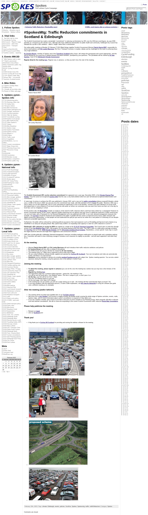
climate (44, 506)
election (124, 59)
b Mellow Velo (7, 87)
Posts (145, 4)
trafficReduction (95, 506)
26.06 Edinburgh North (10, 331)
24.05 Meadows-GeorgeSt (11, 294)
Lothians (124, 71)
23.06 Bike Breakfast (9, 126)
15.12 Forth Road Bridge (10, 170)
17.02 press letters (9, 106)
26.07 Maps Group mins (10, 146)
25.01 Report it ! (8, 133)
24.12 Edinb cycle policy (11, 298)
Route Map (43, 211)
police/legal (124, 78)
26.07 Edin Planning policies (12, 337)
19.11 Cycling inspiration (10, 113)
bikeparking (125, 33)
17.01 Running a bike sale (11, 102)
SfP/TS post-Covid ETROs (11, 51)
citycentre (124, 46)
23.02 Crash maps (9, 206)
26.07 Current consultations (11, 144)
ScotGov (68, 506)
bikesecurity (125, 38)
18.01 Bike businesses (10, 108)
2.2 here (35, 216)
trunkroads (125, 112)
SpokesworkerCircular (128, 102)
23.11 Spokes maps (9, 128)
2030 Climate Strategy (49, 230)
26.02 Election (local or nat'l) (12, 223)
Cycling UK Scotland (78, 254)
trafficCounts (125, 108)
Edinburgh (51, 506)
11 (14, 363)
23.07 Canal (7, 283)
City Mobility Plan (39, 228)
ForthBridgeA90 (126, 66)
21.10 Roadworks (8, 252)
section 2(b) (54, 197)
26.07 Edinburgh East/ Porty (12, 338)
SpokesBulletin (126, 96)
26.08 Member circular (10, 157)
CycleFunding (127, 54)
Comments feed (8, 352)
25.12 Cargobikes (8, 139)
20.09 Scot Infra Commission (8, 187)
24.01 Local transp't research (12, 213)
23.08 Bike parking (9, 285)
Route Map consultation (110, 301)
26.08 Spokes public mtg (11, 160)
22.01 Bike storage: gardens (12, 197)
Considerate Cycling (9, 40)
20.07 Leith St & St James (11, 243)
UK (122, 114)
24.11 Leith (6, 296)
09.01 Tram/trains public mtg (12, 65)
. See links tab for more (10, 38)
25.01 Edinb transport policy (12, 303)
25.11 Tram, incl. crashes (11, 314)
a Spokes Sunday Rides (10, 85)
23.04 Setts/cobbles (9, 282)
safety (123, 88)
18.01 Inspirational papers (11, 172)
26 (17, 367)
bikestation (124, 40)
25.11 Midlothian (8, 313)
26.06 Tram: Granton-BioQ (11, 333)
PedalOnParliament (127, 75)
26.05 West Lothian (9, 326)
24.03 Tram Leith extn (10, 293)
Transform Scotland (63, 53)
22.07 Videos (7, 124)
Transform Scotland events (11, 79)
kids (122, 69)
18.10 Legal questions (10, 173)
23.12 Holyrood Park (9, 212)
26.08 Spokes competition (11, 159)
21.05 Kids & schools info (11, 250)
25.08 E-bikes (7, 135)
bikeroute (124, 36)
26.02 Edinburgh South (10, 316)
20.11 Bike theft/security (10, 120)
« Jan (3, 371)
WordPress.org (7, 354)
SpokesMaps (125, 98)
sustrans (124, 105)
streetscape (124, 103)
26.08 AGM (6, 153)
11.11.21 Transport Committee (84, 226)
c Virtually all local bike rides (12, 89)
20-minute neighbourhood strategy (73, 230)
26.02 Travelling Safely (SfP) (12, 322)
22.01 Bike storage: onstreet (12, 258)
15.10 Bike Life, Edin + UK (11, 236)
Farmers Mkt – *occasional (11, 77)
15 (6, 365)
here (45, 60)
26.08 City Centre (8, 340)
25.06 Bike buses (8, 307)
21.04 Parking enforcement (11, 248)
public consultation (90, 201)
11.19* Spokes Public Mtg (11, 75)
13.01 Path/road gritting (10, 234)
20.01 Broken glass (9, 179)
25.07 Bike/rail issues (10, 217)
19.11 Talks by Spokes (10, 115)
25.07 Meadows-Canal (10, 309)
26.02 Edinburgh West (10, 318)
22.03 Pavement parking (10, 199)
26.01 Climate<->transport (11, 221)
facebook (37, 313)
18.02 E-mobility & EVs (10, 239)
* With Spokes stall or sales (12, 59)
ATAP (123, 31)
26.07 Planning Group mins (11, 148)
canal (122, 43)
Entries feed (7, 350)
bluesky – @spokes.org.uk (11, 30)
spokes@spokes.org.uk (69, 257)
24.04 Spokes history (9, 131)
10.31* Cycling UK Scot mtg (12, 74)
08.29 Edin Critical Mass (11, 63)
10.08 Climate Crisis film (11, 72)
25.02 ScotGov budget (10, 215)
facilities (125, 64)
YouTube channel (69, 295)
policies (62, 506)
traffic (87, 506)
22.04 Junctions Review (10, 267)
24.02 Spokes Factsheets (11, 130)
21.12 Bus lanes (8, 254)
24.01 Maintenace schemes (11, 291)
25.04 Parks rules (8, 305)
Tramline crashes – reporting (12, 53)
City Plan (29, 230)
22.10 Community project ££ (12, 201)
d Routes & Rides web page (12, 91)
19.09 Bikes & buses (9, 175)
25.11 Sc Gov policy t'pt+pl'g (12, 219)
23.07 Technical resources (11, 208)
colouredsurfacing (126, 50)
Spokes (40, 5)
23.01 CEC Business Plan (11, 272)
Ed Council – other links (10, 44)
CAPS (123, 45)
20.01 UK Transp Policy (10, 181)
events (57, 506)
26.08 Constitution (9, 155)
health (123, 67)
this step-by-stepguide (88, 283)
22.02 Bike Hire (8, 261)
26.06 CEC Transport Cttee (11, 327)
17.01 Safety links (9, 104)
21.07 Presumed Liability (11, 195)
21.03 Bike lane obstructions (12, 193)
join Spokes (43, 296)
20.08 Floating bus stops (11, 183)
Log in (5, 349)
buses (123, 41)
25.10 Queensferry (9, 311)
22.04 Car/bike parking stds (11, 265)
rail (122, 84)
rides (122, 86)
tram (123, 110)
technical (124, 107)
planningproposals (126, 76)
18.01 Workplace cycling (11, 237)
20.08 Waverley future (10, 245)
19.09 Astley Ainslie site (10, 241)
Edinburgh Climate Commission (48, 57)
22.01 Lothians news (9, 259)
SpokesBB (124, 95)
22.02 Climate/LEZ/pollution (11, 263)
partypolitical (126, 73)
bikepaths (125, 34)
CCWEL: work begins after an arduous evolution (101, 27)
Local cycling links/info (10, 49)
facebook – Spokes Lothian (11, 32)
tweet (38, 311)
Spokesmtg (81, 506)
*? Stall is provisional (9, 61)
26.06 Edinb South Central (11, 329)
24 (11, 367)
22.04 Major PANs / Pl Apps (12, 269)
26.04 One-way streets (10, 324)
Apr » (8, 371)
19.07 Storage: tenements (11, 111)
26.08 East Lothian (9, 342)
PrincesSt (125, 83)
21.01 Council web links (10, 247)
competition (125, 52)
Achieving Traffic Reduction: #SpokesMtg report (41, 27)
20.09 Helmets (7, 184)
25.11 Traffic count (9, 137)
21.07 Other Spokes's (10, 122)
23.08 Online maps (9, 210)
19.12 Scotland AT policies (11, 177)
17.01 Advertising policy (10, 100)
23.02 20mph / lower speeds (12, 204)
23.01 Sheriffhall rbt (9, 202)
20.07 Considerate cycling (11, 117)
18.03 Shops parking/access (12, 109)
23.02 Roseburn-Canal (10, 280)
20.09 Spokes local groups (11, 119)
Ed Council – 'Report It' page (12, 42)
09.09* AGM (7, 66)
